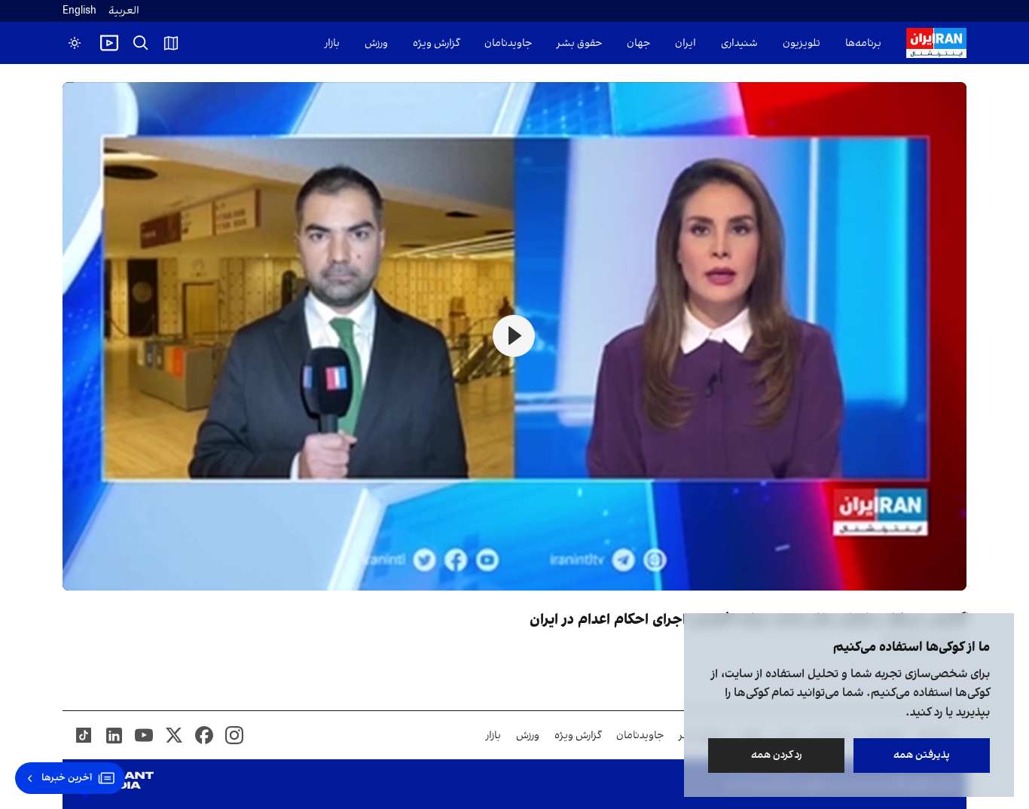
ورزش (376, 43)
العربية (123, 11)
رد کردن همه (776, 755)
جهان (638, 43)
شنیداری (739, 43)
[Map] (171, 42)
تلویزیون (801, 43)
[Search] (141, 42)
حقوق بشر (579, 43)
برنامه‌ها (863, 43)
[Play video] (109, 43)
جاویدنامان (508, 43)
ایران (685, 43)
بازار (332, 43)
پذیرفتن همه (921, 755)
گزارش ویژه (436, 43)
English (79, 11)
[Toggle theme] (75, 43)
